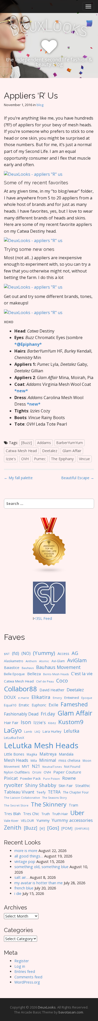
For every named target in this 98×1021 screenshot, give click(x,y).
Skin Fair (66, 785)
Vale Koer (11, 820)
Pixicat (11, 778)
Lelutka (71, 731)
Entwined (71, 697)
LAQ (37, 731)
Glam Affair (71, 450)
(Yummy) (44, 652)
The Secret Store (16, 805)
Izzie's (11, 458)
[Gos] (53, 827)
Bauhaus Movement (58, 667)
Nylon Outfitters (17, 772)
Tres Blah (12, 813)
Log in (19, 966)
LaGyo (13, 730)
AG (75, 653)
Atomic (44, 661)
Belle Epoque (14, 674)
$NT (7, 654)
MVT (26, 766)
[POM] (66, 828)
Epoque (86, 698)
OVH (25, 458)
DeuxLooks (47, 1007)
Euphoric (39, 705)
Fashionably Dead (21, 714)
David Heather (51, 689)
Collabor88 (20, 688)
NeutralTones (52, 767)
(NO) (26, 653)
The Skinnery (48, 804)
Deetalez (49, 450)
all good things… (28, 856)
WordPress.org (27, 982)
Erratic (24, 705)
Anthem (31, 661)
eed (48, 618)
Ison (26, 722)
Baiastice (11, 667)
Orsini (36, 772)
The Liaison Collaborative (22, 797)
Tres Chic (31, 813)
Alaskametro (13, 661)
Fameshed (74, 704)
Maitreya (47, 754)
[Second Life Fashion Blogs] (49, 545)
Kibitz (52, 723)
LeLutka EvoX (14, 737)
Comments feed (28, 976)
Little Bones (14, 754)
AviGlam (77, 660)
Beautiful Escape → (77, 477)
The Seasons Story (54, 797)
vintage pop (24, 861)
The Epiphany (62, 458)
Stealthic (82, 785)
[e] (42, 828)
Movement (12, 766)
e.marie (23, 698)
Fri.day (48, 714)
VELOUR (27, 820)
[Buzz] (26, 442)
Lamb (28, 731)
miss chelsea (69, 760)
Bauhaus (28, 668)
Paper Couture (67, 772)
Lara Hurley (52, 731)
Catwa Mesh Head (21, 450)
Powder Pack (30, 778)
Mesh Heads (16, 760)
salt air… (21, 877)
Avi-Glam (58, 661)
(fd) (15, 653)
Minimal (47, 760)
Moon (87, 760)
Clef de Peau (45, 681)
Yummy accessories (72, 820)
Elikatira (40, 697)
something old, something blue (41, 866)
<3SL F (39, 618)
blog (40, 104)
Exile (53, 705)
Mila (34, 760)
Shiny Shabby (40, 785)
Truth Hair (60, 813)
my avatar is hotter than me (38, 882)
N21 (36, 766)
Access (63, 653)
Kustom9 (70, 722)
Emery (57, 698)
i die (17, 893)
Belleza (34, 673)
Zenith (12, 827)
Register (21, 960)
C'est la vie (82, 674)
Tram (73, 805)
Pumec (40, 458)
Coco (62, 680)
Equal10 (10, 705)
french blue (23, 888)
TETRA (54, 792)
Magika (32, 754)
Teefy (41, 792)
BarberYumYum (69, 442)
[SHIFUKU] (82, 828)
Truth (46, 813)
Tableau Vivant (19, 792)
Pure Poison (51, 779)
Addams (44, 442)
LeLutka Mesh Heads (41, 745)
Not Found (72, 766)
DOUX (10, 697)
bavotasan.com (71, 1012)
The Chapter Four (76, 792)
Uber (77, 813)
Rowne (69, 778)
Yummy (42, 820)
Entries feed (24, 971)
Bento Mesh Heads (56, 674)
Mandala (66, 754)
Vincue (84, 458)
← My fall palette (18, 477)
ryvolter (13, 785)
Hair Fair (11, 722)
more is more (25, 850)
